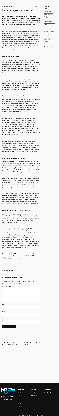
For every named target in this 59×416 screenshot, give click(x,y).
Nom (4, 304)
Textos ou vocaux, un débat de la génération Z (49, 31)
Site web (5, 319)
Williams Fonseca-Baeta (7, 6)
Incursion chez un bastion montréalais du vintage (49, 23)
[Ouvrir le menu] (53, 2)
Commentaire (7, 286)
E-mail (4, 311)
